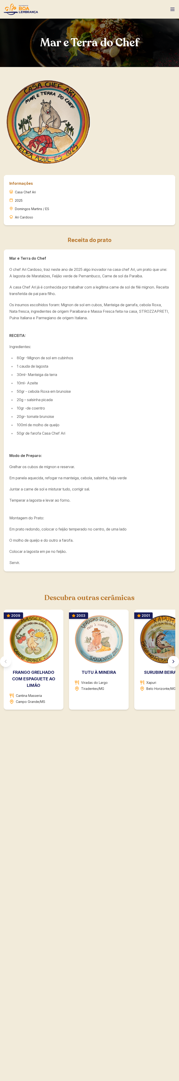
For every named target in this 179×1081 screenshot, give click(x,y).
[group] (89, 661)
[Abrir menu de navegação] (172, 9)
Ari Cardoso (24, 217)
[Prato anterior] (5, 661)
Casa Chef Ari (25, 192)
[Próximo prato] (173, 661)
